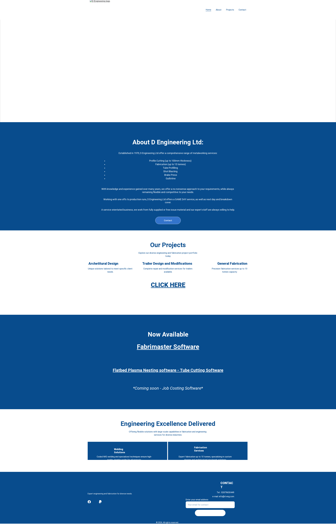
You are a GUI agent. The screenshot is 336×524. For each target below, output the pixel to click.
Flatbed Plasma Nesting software (144, 370)
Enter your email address (197, 499)
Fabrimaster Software (168, 346)
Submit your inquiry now (210, 513)
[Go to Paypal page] (100, 501)
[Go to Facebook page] (89, 501)
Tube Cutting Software (201, 370)
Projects (230, 10)
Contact (242, 10)
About (218, 10)
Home (208, 10)
